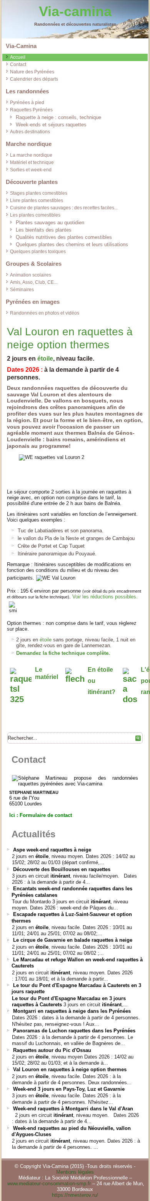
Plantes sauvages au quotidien (50, 222)
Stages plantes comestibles (38, 193)
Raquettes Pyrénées (31, 110)
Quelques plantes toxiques (38, 251)
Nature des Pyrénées (32, 72)
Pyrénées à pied (27, 102)
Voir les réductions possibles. (105, 597)
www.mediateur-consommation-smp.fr (49, 1183)
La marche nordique (31, 155)
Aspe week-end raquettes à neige (52, 850)
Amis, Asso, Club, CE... (33, 282)
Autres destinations (30, 131)
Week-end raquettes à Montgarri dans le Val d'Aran (73, 1109)
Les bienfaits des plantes (44, 230)
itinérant (60, 876)
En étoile (100, 669)
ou (91, 681)
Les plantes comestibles (35, 215)
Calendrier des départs (34, 79)
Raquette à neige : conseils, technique (58, 117)
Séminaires (22, 289)
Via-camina (75, 11)
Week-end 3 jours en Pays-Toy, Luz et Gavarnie (69, 1089)
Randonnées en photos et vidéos (44, 313)
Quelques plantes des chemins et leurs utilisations (72, 244)
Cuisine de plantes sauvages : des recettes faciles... (64, 207)
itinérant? (101, 692)
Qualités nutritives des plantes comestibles (64, 237)
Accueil (17, 57)
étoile (45, 358)
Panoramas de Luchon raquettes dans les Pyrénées (74, 1031)
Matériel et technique (32, 162)
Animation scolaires (30, 275)
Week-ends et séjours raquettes (51, 125)
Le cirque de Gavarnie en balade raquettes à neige (72, 940)
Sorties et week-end (31, 169)
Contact (18, 64)
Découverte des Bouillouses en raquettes (61, 869)
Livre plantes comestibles (36, 200)
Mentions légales (75, 1172)
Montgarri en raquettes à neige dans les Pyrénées (72, 1011)
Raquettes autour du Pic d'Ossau (52, 1050)
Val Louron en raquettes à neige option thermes (70, 1069)
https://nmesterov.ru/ (75, 1195)
